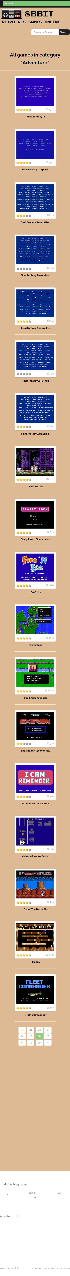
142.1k (51, 690)
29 (30, 1042)
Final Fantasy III (36, 116)
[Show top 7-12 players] (35, 1197)
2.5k (52, 373)
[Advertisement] (21, 1102)
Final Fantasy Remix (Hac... (36, 222)
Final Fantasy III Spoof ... (36, 169)
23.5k (51, 638)
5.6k (52, 796)
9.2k (52, 902)
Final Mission (36, 486)
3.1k (52, 215)
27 (48, 1036)
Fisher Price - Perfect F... (36, 856)
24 (22, 1036)
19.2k (51, 954)
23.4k (51, 109)
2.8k (52, 426)
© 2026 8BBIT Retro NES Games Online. (49, 1268)
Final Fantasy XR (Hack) (35, 380)
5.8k (52, 1007)
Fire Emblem (36, 645)
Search (64, 32)
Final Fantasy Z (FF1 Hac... (36, 433)
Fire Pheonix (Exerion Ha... (36, 750)
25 (30, 1036)
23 (48, 1029)
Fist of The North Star (36, 909)
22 (39, 1029)
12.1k (51, 479)
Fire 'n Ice (35, 592)
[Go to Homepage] (31, 23)
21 (30, 1029)
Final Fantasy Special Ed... (36, 328)
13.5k (51, 162)
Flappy (36, 962)
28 (22, 1042)
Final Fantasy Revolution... (36, 275)
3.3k (52, 268)
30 (39, 1042)
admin (32, 1192)
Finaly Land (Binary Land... (36, 539)
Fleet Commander (35, 1014)
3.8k (52, 743)
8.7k (52, 532)
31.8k (51, 585)
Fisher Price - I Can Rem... (36, 803)
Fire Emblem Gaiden (36, 698)
